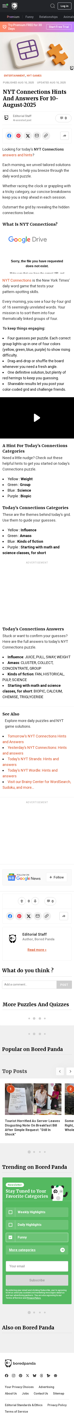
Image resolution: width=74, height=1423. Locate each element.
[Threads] (41, 1375)
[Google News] (55, 1375)
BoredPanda (14, 6)
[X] (27, 1375)
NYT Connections (16, 280)
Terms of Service (16, 1411)
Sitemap (58, 1393)
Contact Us (41, 1393)
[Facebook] (6, 1375)
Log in (64, 6)
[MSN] (48, 1375)
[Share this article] (64, 136)
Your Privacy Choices (19, 1387)
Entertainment (14, 75)
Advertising (46, 1387)
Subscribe (37, 1280)
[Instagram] (13, 1375)
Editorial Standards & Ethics (24, 1405)
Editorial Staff (22, 116)
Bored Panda (20, 1363)
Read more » (37, 950)
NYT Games (34, 75)
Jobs (25, 1393)
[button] (60, 1071)
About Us (11, 1393)
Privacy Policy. (34, 1298)
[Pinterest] (20, 1375)
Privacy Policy (57, 1405)
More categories (22, 1250)
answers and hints (17, 155)
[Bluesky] (34, 1375)
